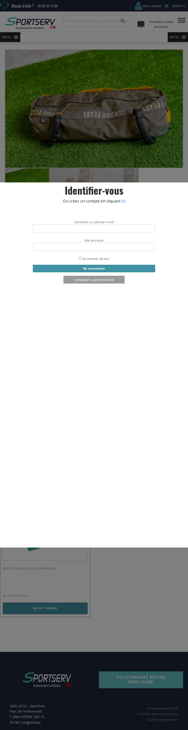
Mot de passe (94, 240)
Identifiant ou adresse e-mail (94, 222)
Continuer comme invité (94, 279)
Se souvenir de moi (95, 259)
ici (123, 201)
